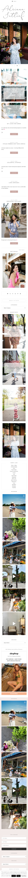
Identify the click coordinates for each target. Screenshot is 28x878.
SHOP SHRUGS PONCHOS (13, 628)
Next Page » (22, 217)
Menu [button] (15, 1)
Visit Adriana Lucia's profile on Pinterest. (14, 617)
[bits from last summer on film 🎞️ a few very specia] (14, 473)
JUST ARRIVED (10, 627)
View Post (14, 120)
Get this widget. (14, 661)
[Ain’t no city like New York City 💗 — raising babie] (14, 544)
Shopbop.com (14, 621)
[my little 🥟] (14, 520)
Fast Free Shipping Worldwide (14, 624)
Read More (23, 875)
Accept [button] (13, 875)
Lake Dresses (14, 150)
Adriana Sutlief (14, 12)
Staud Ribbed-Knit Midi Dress (14, 111)
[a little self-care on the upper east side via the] (14, 591)
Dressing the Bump (14, 169)
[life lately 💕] (14, 497)
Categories (14, 78)
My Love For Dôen (14, 91)
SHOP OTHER (17, 627)
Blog (14, 61)
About (14, 44)
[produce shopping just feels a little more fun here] (14, 567)
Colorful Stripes (14, 130)
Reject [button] (18, 875)
